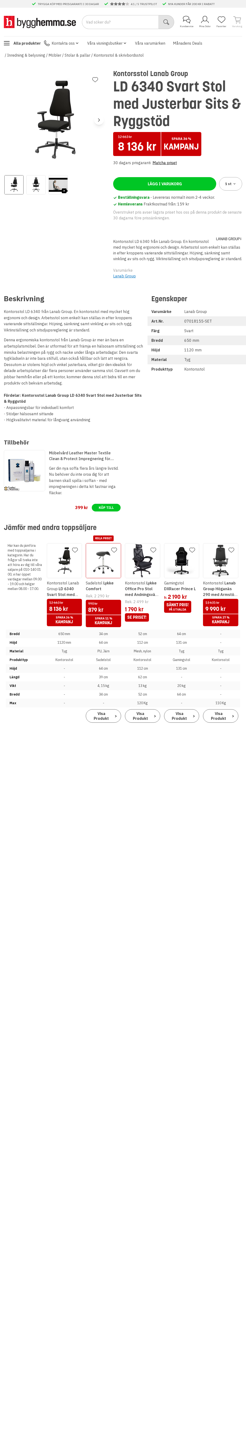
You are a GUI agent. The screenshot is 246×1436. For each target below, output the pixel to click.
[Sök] (166, 22)
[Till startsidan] (40, 22)
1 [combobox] (228, 184)
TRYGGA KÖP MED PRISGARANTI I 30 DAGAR (68, 4)
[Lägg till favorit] (95, 80)
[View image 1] (14, 184)
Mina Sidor (205, 26)
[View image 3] (58, 184)
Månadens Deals (187, 43)
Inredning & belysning (26, 55)
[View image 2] (36, 184)
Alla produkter (27, 43)
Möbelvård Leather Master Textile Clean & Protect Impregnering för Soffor (80, 456)
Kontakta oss (63, 43)
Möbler (55, 55)
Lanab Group (124, 276)
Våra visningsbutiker (105, 43)
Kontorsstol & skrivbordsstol (119, 55)
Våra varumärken (150, 43)
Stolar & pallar (77, 55)
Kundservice (186, 26)
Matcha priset (165, 162)
